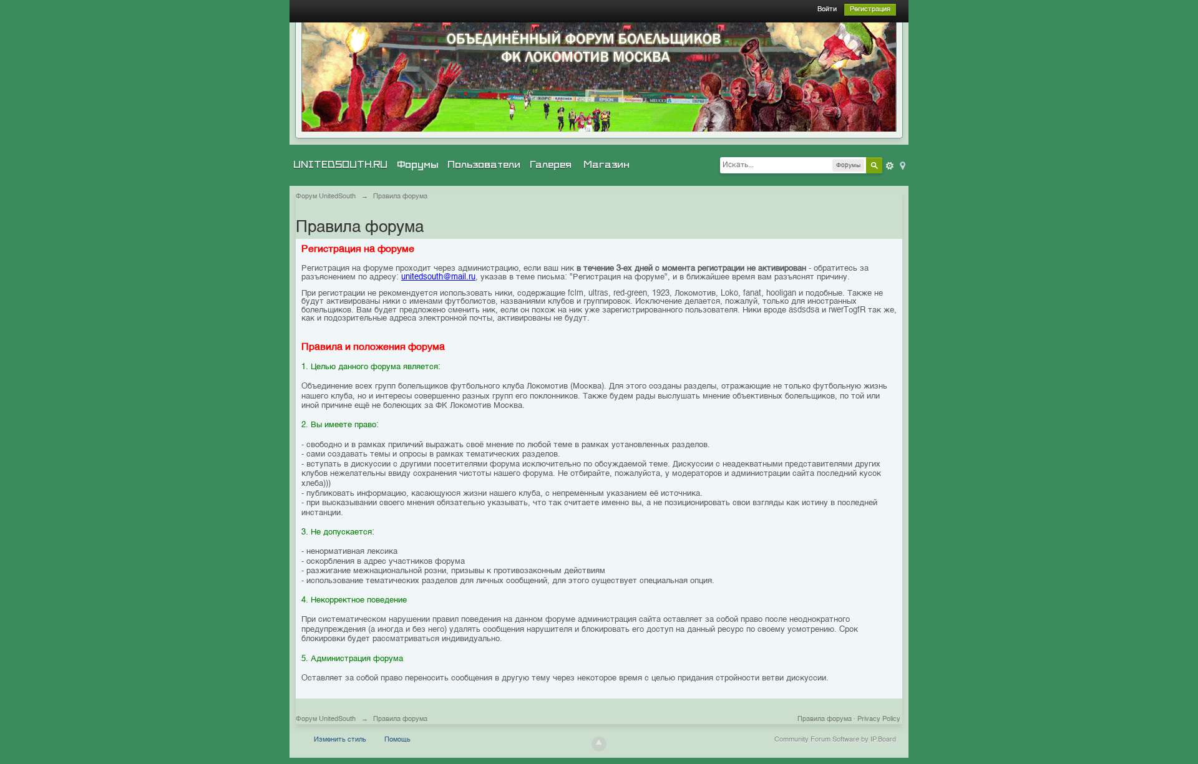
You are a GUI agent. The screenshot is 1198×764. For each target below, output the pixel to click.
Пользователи (483, 165)
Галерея (551, 165)
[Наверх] (599, 744)
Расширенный (890, 166)
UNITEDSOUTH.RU (340, 165)
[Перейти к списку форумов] (599, 77)
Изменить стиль (340, 740)
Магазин (606, 165)
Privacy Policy (878, 719)
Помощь (397, 740)
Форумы (417, 165)
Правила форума (824, 719)
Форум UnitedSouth (326, 719)
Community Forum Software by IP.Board (835, 740)
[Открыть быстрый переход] (902, 165)
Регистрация (870, 9)
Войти (827, 9)
